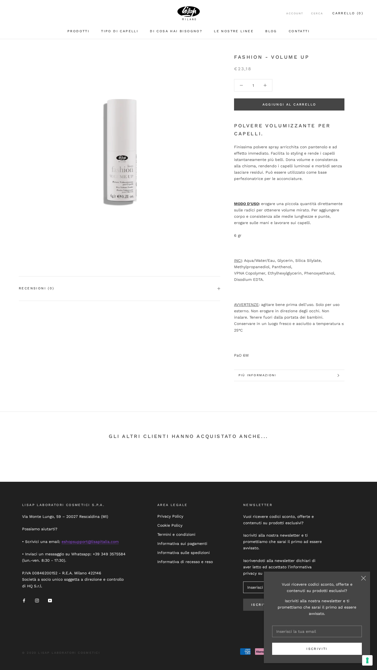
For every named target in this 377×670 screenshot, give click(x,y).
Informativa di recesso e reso (185, 561)
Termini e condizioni (176, 534)
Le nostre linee (234, 31)
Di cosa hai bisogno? (176, 31)
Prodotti (78, 31)
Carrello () (347, 13)
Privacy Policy (170, 516)
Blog (271, 31)
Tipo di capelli (119, 31)
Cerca (317, 13)
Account (294, 13)
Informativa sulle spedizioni (183, 552)
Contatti (299, 31)
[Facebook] (24, 600)
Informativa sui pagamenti (182, 543)
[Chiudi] (363, 578)
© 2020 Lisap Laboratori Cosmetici (61, 653)
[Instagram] (37, 600)
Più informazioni (257, 375)
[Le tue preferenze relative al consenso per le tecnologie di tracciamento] (367, 660)
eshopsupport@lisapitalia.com (90, 541)
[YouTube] (50, 600)
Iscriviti (317, 649)
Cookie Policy (169, 525)
